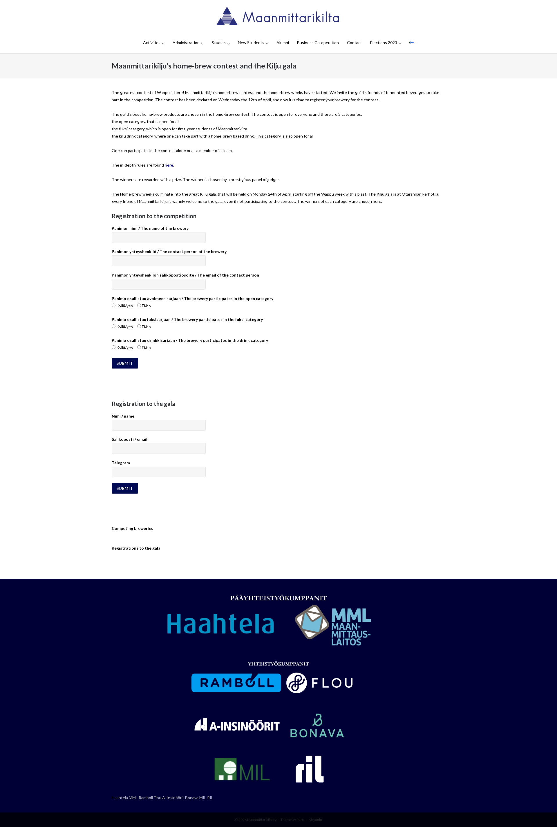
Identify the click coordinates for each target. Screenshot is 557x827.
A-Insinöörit (173, 797)
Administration (186, 42)
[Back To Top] (543, 813)
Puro (300, 819)
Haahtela (120, 797)
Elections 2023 (383, 42)
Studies (219, 42)
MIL (202, 797)
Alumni (282, 42)
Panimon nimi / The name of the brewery (150, 228)
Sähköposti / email (129, 439)
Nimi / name (123, 416)
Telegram (121, 462)
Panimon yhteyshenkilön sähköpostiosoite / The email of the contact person (185, 274)
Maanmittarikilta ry (261, 819)
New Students (251, 42)
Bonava (191, 797)
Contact (354, 42)
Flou (157, 797)
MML (133, 797)
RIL (210, 797)
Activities (151, 42)
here (169, 164)
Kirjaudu (315, 819)
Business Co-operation (318, 42)
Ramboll (146, 797)
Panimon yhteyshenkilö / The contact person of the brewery (169, 251)
